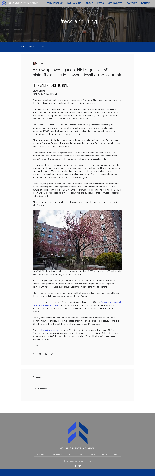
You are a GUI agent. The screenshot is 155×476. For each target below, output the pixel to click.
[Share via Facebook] (34, 354)
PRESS (32, 47)
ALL (22, 47)
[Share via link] (51, 354)
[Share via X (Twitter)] (40, 354)
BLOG (44, 47)
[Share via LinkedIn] (46, 354)
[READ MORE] (75, 466)
